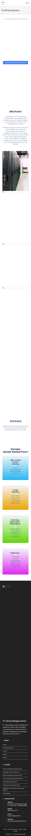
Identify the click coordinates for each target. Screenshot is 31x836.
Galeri (5, 754)
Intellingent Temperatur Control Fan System (13, 789)
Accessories (6, 793)
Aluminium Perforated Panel (11, 785)
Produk (5, 751)
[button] (15, 62)
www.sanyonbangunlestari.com (17, 821)
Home (4, 744)
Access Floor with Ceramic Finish (13, 778)
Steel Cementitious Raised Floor (12, 775)
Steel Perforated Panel (10, 782)
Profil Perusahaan (8, 748)
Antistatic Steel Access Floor (11, 772)
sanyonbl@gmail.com (14, 816)
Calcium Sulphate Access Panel (12, 769)
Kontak (5, 757)
